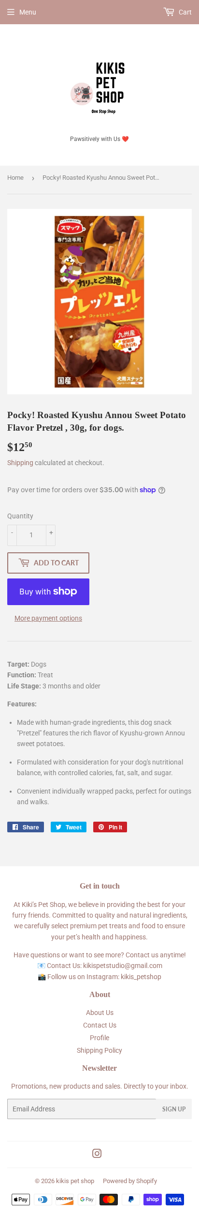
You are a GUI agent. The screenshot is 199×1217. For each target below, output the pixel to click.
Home (15, 177)
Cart (184, 12)
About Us (100, 1012)
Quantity (20, 516)
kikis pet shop (75, 1181)
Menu (27, 12)
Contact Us (99, 1025)
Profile (99, 1038)
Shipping (20, 463)
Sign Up (173, 1109)
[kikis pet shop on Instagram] (97, 1155)
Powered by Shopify (130, 1181)
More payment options (48, 618)
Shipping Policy (99, 1050)
